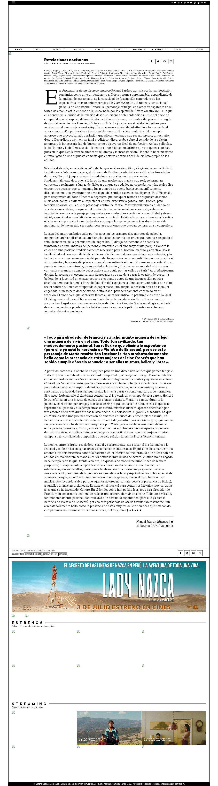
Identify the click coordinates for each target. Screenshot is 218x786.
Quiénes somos (67, 784)
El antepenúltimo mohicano (55, 9)
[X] (158, 61)
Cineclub (177, 49)
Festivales (57, 49)
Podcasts (77, 49)
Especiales (137, 49)
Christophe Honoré (33, 554)
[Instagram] (164, 61)
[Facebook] (151, 61)
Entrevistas (117, 49)
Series (97, 49)
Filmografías (157, 49)
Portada (18, 49)
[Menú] (13, 3)
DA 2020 (54, 554)
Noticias (199, 49)
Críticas (37, 49)
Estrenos (63, 554)
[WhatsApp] (171, 61)
